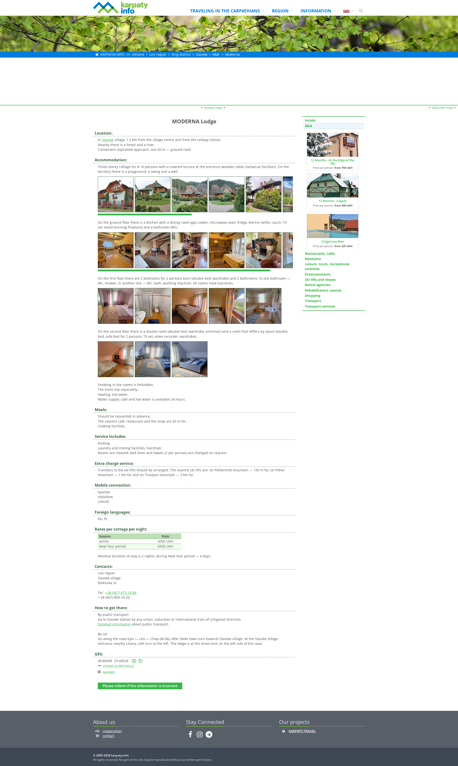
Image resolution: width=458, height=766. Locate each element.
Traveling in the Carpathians (225, 11)
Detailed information (114, 624)
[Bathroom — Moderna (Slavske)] (153, 305)
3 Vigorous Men (332, 241)
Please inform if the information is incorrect (140, 685)
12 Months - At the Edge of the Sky (332, 161)
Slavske (202, 54)
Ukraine (138, 54)
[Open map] (134, 660)
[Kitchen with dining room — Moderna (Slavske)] (116, 249)
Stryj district (181, 54)
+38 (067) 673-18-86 (120, 592)
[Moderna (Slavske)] (116, 194)
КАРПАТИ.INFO (112, 54)
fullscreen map (442, 107)
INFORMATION (316, 11)
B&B (216, 54)
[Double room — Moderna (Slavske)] (116, 305)
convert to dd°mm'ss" (118, 665)
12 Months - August (333, 201)
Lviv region (158, 54)
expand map (213, 107)
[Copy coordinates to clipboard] (140, 660)
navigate (109, 672)
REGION (280, 11)
